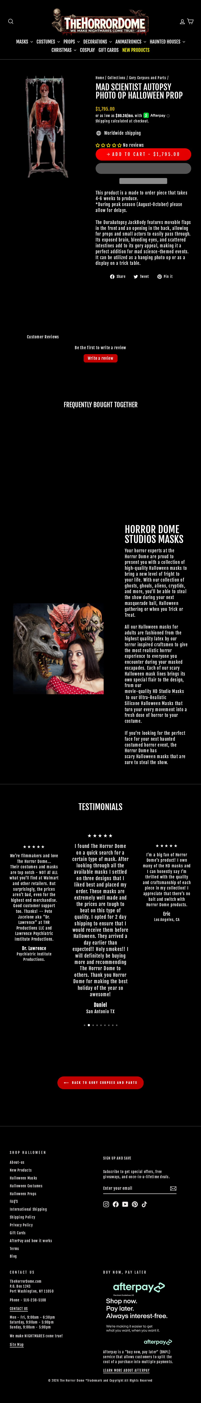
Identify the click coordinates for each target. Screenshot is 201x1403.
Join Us (166, 791)
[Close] (192, 601)
